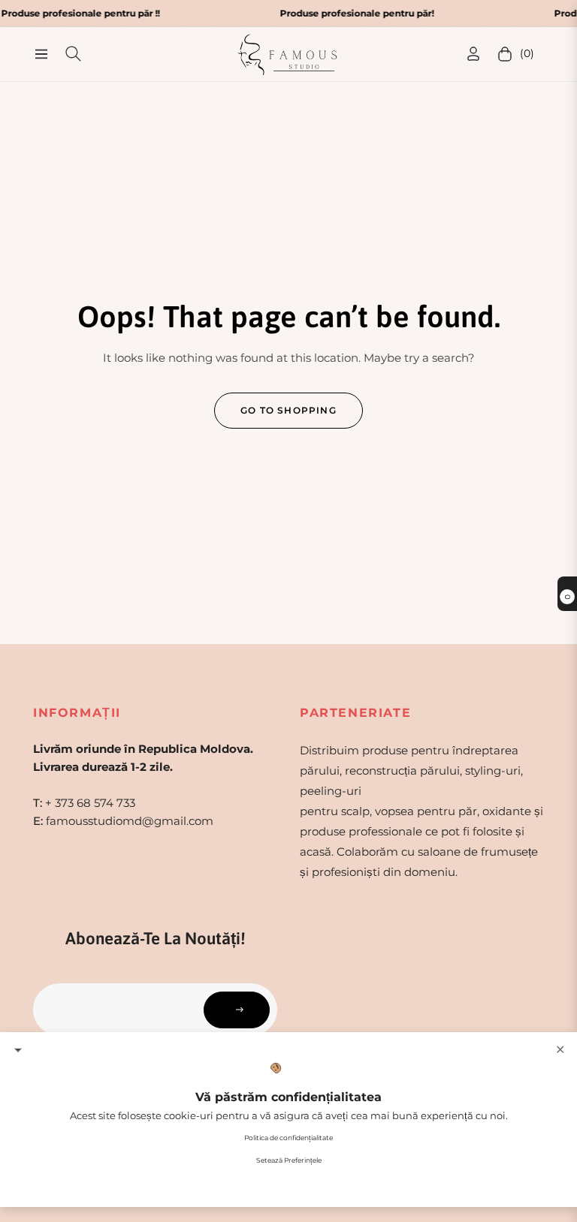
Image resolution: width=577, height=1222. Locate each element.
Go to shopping (288, 410)
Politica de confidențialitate (288, 1137)
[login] (473, 54)
